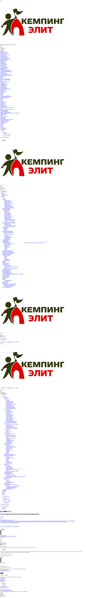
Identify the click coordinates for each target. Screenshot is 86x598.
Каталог (5, 397)
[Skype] (9, 511)
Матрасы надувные (42, 521)
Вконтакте (4, 139)
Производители (3, 580)
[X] (5, 511)
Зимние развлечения (62, 521)
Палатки (7, 400)
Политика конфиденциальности (6, 590)
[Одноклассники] (2, 511)
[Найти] (1, 46)
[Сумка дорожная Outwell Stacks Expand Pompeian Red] (9, 526)
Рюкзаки (6, 521)
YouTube (3, 140)
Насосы (52, 521)
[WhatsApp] (8, 511)
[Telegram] (10, 511)
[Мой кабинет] (0, 340)
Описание (4, 548)
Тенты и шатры (9, 430)
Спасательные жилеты (25, 521)
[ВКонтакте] (1, 511)
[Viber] (6, 511)
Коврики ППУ (56, 521)
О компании (2, 578)
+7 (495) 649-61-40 (4, 128)
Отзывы (3, 549)
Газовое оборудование (10, 457)
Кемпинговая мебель (9, 411)
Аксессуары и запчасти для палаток (12, 424)
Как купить (2, 579)
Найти (2, 593)
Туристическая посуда (10, 446)
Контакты (2, 581)
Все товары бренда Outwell (5, 570)
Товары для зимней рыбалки (11, 435)
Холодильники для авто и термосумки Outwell (8, 536)
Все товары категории (4, 569)
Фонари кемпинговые (18, 521)
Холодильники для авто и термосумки (12, 486)
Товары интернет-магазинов (11, 475)
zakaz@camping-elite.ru (5, 137)
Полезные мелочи (9, 466)
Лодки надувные (48, 521)
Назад (6, 396)
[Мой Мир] (3, 511)
